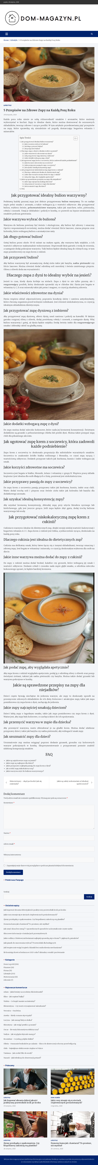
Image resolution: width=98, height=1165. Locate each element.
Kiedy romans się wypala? (21, 1015)
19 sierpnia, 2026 (10, 1106)
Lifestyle (7, 105)
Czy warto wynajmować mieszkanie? (30, 1006)
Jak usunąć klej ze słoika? (21, 1020)
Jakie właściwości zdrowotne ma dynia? (38, 153)
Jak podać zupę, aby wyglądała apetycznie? (39, 177)
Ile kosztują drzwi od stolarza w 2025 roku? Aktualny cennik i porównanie (34, 952)
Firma (6, 970)
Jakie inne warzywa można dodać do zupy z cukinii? (42, 174)
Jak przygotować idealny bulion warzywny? (37, 142)
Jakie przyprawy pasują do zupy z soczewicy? (40, 165)
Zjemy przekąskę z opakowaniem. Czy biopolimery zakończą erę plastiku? (34, 919)
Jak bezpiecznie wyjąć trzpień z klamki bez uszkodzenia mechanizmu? (33, 948)
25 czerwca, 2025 (57, 1149)
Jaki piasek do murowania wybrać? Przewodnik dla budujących (30, 943)
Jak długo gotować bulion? (33, 146)
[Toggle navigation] (7, 34)
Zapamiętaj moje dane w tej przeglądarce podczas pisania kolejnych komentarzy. (40, 866)
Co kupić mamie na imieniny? (23, 1001)
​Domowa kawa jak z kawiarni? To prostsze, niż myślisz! (26, 924)
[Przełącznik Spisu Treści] (74, 138)
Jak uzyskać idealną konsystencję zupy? (37, 167)
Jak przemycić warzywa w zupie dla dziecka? (40, 184)
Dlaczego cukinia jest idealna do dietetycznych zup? (42, 172)
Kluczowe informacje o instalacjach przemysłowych (25, 933)
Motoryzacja (9, 977)
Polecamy (9, 1065)
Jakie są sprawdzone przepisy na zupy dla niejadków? (41, 179)
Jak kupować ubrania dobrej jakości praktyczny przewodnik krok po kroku (35, 910)
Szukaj (6, 892)
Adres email (9, 844)
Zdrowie (7, 980)
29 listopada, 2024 (10, 115)
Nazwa (7, 833)
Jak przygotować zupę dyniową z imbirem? (39, 156)
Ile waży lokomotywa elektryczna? (24, 1030)
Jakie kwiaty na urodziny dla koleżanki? (26, 992)
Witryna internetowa (12, 855)
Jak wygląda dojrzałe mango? (23, 1034)
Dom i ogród (9, 964)
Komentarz (9, 803)
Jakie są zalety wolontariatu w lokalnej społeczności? (72, 782)
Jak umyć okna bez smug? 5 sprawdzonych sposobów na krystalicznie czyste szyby (38, 929)
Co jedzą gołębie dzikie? (24, 1039)
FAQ (22, 189)
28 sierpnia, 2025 (10, 1149)
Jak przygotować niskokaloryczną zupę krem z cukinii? (42, 170)
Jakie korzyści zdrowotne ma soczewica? (38, 163)
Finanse (7, 967)
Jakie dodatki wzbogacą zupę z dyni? (37, 158)
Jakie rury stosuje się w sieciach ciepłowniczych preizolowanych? (30, 915)
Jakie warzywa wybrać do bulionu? (36, 144)
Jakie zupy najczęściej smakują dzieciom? (38, 182)
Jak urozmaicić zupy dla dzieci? (35, 186)
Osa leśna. (17, 1011)
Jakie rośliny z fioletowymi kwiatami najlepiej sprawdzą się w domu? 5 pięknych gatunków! (41, 938)
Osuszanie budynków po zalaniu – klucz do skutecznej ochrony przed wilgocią (43, 1044)
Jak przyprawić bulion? (32, 149)
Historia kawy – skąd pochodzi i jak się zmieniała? (26, 782)
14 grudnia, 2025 (56, 1106)
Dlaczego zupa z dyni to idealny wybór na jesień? (39, 151)
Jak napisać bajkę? (16, 997)
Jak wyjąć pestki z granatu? (25, 1025)
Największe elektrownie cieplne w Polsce (26, 1048)
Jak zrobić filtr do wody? (22, 1053)
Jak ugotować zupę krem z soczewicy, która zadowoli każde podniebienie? (49, 160)
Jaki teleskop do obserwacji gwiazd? (26, 1058)
